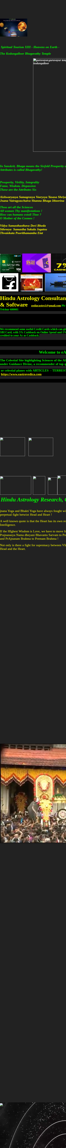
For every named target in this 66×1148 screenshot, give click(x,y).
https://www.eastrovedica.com (21, 374)
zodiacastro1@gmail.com (46, 305)
